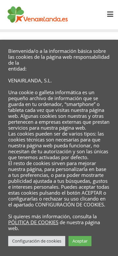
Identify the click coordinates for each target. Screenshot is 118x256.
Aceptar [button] (80, 241)
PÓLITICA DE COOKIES (33, 222)
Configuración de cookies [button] (36, 241)
